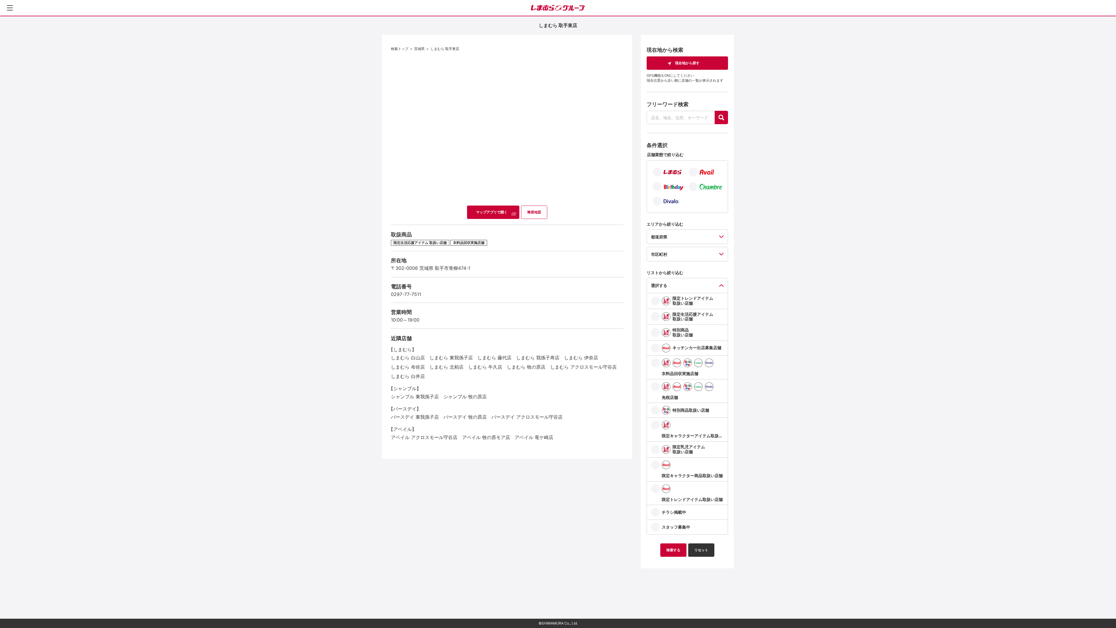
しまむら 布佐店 (408, 367)
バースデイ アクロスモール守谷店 (527, 417)
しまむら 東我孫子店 (451, 358)
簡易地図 (534, 212)
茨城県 (419, 49)
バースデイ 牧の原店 (465, 417)
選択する (659, 285)
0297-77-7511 (406, 294)
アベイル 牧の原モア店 (486, 437)
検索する (673, 550)
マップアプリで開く (491, 212)
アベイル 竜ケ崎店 (534, 437)
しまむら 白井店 (408, 376)
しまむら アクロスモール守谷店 (583, 367)
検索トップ (399, 49)
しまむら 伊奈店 (581, 358)
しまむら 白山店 (408, 358)
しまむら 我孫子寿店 (537, 358)
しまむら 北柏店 (447, 367)
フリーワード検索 (667, 104)
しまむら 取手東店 (444, 49)
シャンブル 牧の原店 (465, 396)
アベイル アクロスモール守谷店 (424, 437)
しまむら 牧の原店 (526, 367)
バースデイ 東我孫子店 (415, 417)
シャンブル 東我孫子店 (415, 396)
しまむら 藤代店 (494, 358)
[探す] (721, 117)
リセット (701, 550)
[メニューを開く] (10, 8)
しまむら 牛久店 (485, 367)
